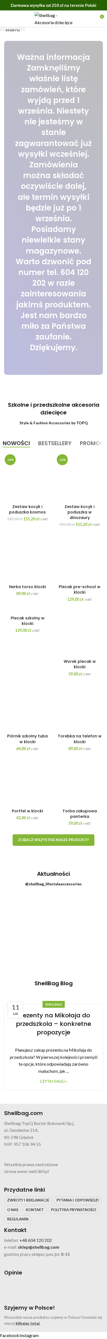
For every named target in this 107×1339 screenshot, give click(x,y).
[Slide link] (53, 207)
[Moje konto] (89, 18)
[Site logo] (53, 18)
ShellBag (53, 1004)
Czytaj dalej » (53, 1081)
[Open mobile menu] (6, 18)
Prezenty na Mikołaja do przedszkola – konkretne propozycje (53, 1024)
